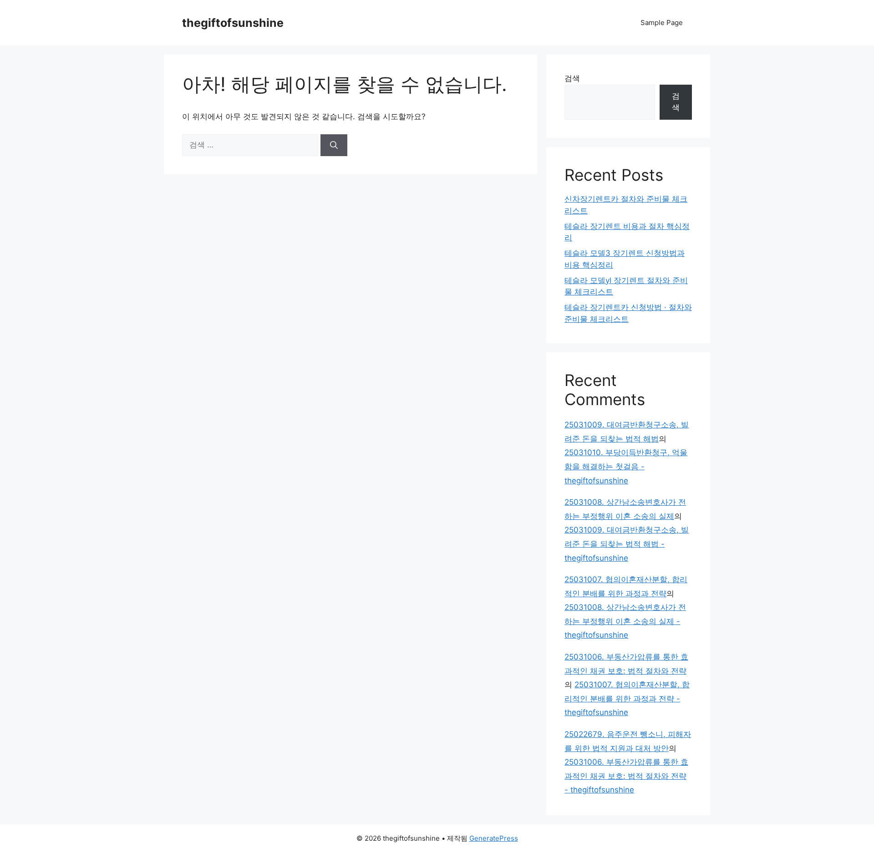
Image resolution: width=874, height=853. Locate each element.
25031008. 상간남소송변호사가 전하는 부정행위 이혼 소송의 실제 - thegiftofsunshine (625, 621)
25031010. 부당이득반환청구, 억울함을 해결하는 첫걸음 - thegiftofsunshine (625, 466)
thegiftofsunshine (233, 23)
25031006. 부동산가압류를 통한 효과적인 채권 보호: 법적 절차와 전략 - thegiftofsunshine (626, 775)
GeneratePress (493, 838)
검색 (572, 78)
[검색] (333, 145)
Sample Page (661, 22)
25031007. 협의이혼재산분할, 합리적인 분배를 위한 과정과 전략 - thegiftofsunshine (627, 698)
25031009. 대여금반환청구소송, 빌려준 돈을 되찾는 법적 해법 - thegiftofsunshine (626, 543)
